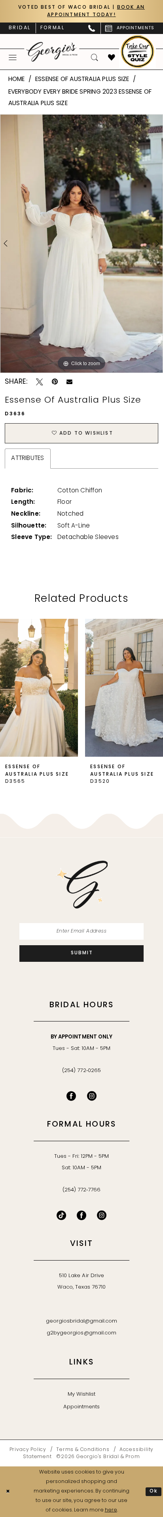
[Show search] (94, 58)
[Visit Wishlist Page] (111, 58)
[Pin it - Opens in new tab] (55, 382)
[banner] (52, 52)
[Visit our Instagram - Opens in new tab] (92, 1096)
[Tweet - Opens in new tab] (39, 382)
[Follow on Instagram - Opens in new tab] (101, 1215)
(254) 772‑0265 (81, 1070)
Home (16, 79)
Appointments (81, 1407)
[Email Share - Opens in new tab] (69, 382)
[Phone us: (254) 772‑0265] (91, 28)
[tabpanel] (81, 244)
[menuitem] (20, 28)
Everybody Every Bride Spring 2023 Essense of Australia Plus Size (80, 98)
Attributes (27, 458)
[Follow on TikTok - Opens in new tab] (61, 1215)
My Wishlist (81, 1394)
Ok (154, 1491)
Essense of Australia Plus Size (82, 79)
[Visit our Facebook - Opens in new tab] (71, 1096)
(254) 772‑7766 (81, 1190)
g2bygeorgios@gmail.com (81, 1333)
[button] (13, 58)
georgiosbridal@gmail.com (82, 1321)
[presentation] (39, 688)
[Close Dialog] (8, 1492)
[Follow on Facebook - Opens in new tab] (81, 1215)
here (111, 1510)
